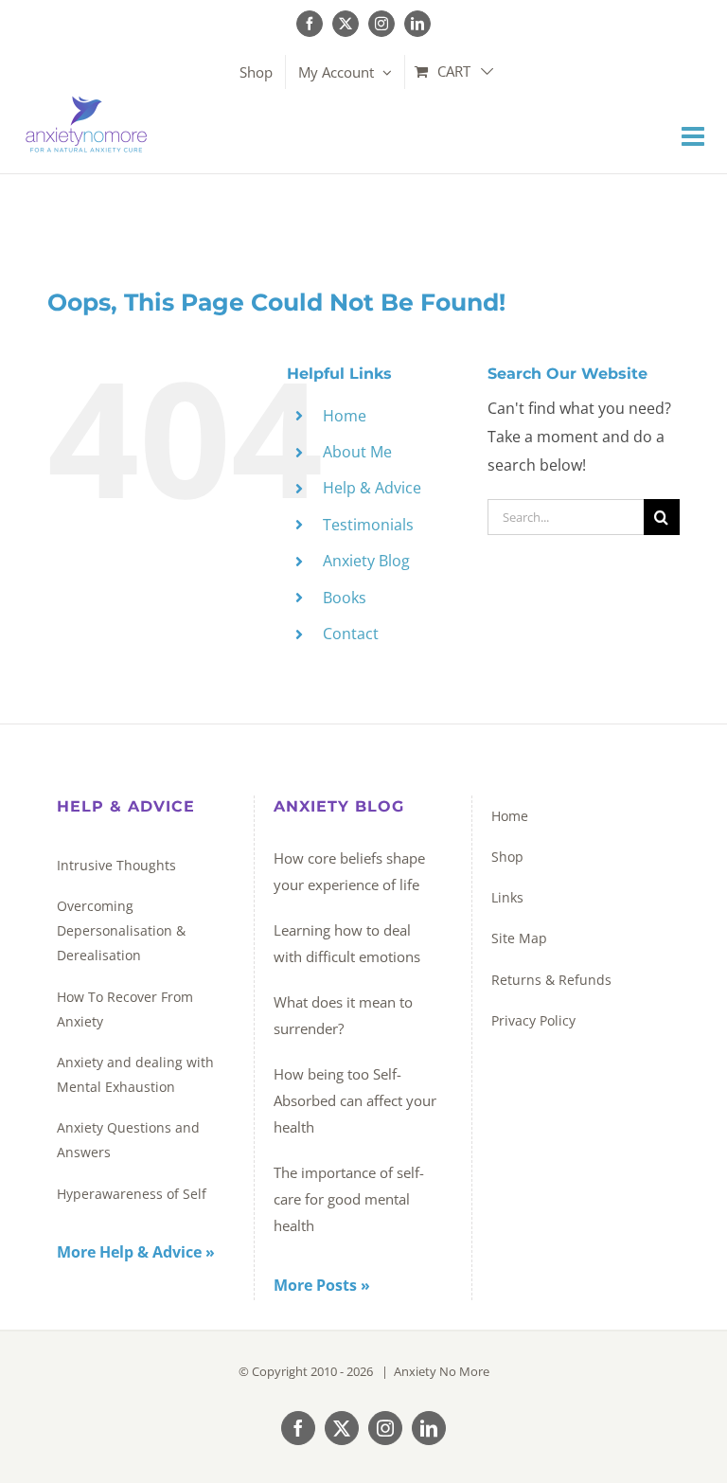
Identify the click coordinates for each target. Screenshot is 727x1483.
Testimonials (368, 524)
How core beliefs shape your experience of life (349, 871)
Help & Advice (372, 487)
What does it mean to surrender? (343, 1015)
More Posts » (322, 1285)
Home (344, 415)
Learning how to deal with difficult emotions (347, 943)
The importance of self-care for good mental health (349, 1199)
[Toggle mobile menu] (695, 136)
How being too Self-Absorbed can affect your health (355, 1100)
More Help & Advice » (136, 1252)
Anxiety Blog (366, 560)
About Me (357, 451)
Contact (351, 633)
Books (344, 597)
